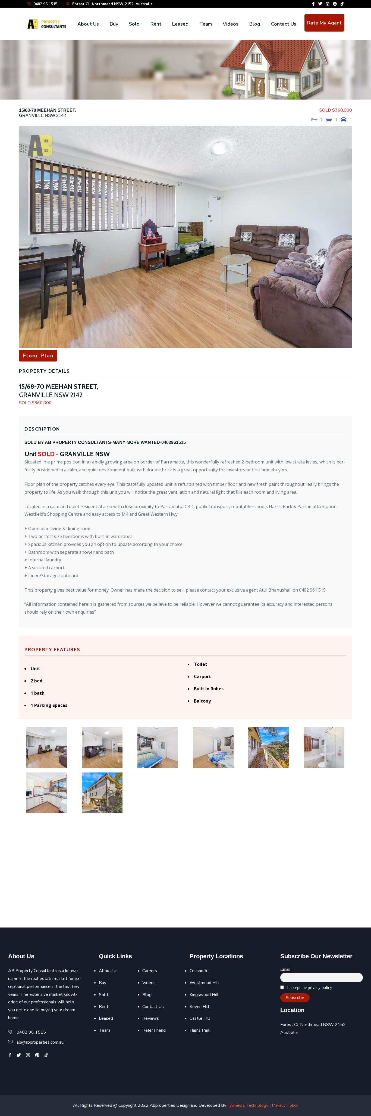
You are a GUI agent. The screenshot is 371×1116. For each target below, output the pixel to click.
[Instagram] (327, 4)
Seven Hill (199, 1007)
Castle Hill (200, 1018)
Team (205, 24)
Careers (149, 971)
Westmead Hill (204, 983)
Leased (180, 24)
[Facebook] (313, 4)
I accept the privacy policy (309, 987)
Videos (230, 24)
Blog (254, 24)
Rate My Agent (324, 23)
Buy (114, 24)
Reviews (150, 1018)
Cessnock (198, 971)
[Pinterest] (334, 4)
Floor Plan (38, 355)
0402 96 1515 (44, 4)
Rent (155, 24)
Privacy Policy (285, 1105)
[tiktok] (342, 4)
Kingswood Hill (204, 995)
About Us (88, 24)
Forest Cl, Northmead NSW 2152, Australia (112, 4)
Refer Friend (154, 1030)
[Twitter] (320, 4)
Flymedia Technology (247, 1105)
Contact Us (283, 24)
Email (285, 969)
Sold (134, 24)
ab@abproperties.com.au (40, 1042)
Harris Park (200, 1030)
